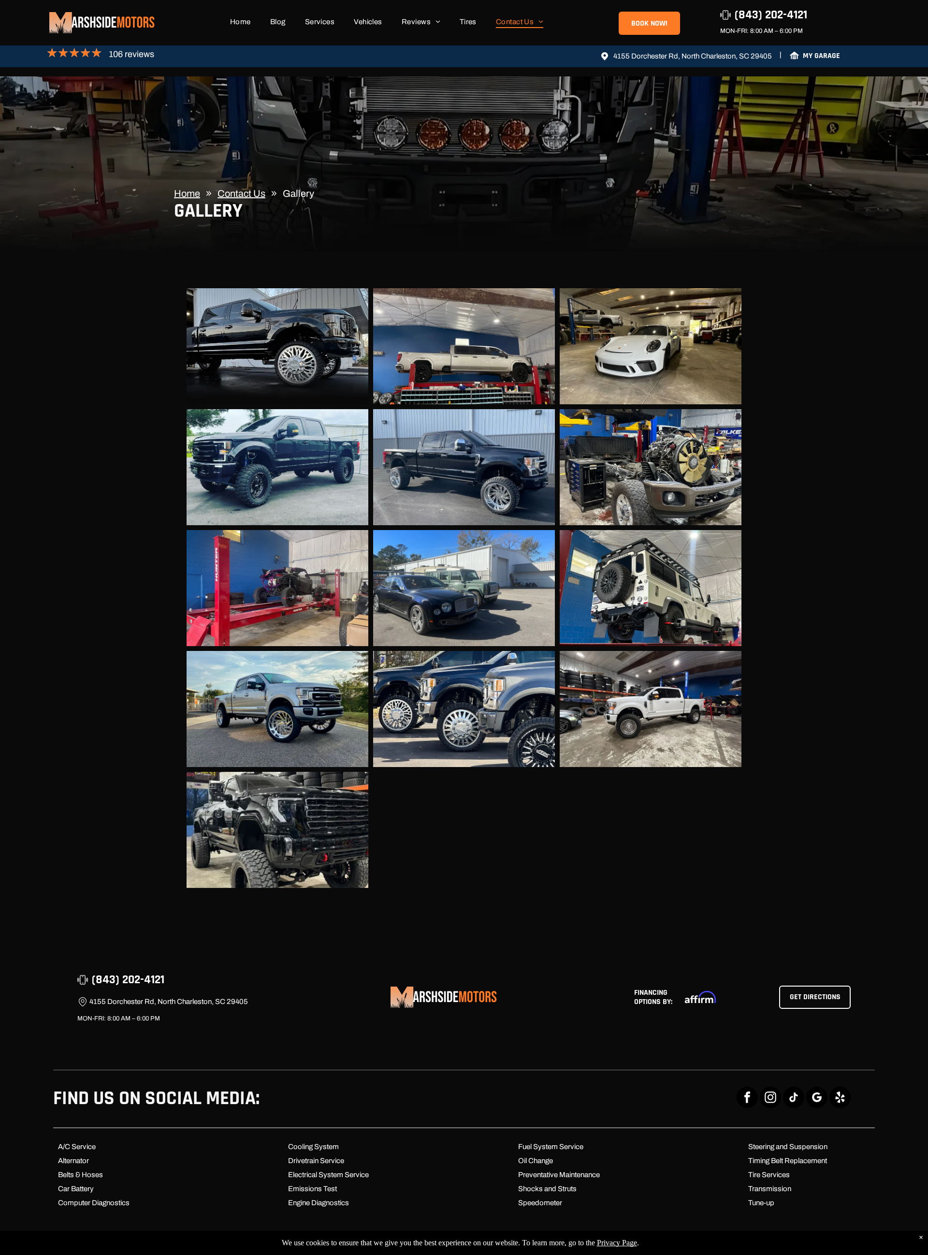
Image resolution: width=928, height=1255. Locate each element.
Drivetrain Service (316, 1161)
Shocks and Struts (547, 1189)
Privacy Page (617, 1243)
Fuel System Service (550, 1147)
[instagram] (770, 1098)
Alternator (73, 1161)
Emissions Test (312, 1189)
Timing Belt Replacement (787, 1161)
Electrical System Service (328, 1175)
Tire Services (769, 1175)
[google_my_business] (816, 1098)
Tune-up (761, 1203)
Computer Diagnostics (94, 1203)
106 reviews (131, 54)
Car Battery (76, 1189)
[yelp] (840, 1098)
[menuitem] (240, 24)
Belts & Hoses (80, 1175)
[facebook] (747, 1098)
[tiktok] (793, 1098)
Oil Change (535, 1161)
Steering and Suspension (787, 1147)
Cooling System (313, 1147)
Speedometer (540, 1203)
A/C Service (77, 1147)
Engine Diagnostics (318, 1203)
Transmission (769, 1189)
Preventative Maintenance (559, 1175)
